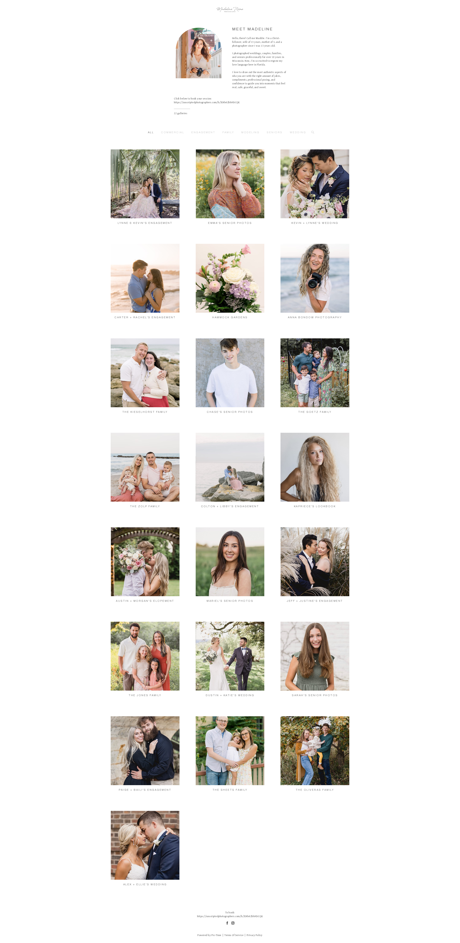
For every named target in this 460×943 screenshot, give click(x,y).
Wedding (298, 132)
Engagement (203, 132)
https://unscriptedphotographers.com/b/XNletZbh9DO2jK (207, 102)
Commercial (172, 132)
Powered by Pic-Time (209, 935)
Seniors (275, 132)
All (151, 132)
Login (117, 154)
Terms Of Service (233, 935)
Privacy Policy (255, 935)
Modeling (250, 132)
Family (228, 132)
